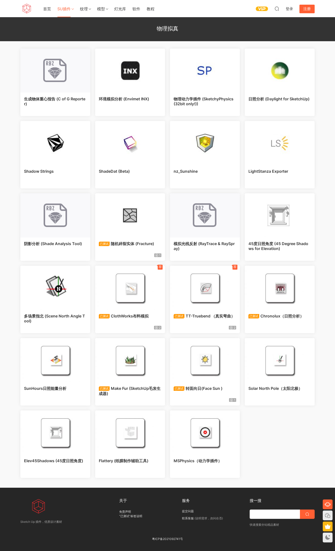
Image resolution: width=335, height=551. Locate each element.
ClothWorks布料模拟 (124, 316)
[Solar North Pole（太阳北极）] (280, 360)
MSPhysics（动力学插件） (198, 460)
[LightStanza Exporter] (280, 143)
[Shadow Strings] (55, 143)
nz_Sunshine (186, 171)
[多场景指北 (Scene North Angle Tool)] (55, 288)
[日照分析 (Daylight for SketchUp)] (280, 71)
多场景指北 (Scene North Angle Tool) (54, 318)
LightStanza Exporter (268, 171)
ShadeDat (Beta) (114, 171)
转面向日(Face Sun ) (198, 388)
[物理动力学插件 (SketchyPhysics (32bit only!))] (205, 71)
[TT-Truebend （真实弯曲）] (205, 288)
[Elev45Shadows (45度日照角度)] (55, 432)
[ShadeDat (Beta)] (130, 143)
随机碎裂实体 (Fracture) (127, 243)
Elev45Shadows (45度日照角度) (53, 460)
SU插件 (64, 8)
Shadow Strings (39, 171)
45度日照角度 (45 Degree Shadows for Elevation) (278, 246)
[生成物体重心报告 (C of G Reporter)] (55, 71)
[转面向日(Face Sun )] (205, 360)
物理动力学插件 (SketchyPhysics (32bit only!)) (203, 101)
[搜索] (276, 8)
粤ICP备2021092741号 (167, 539)
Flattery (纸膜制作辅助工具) (123, 460)
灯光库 (120, 8)
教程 (151, 8)
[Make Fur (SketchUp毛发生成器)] (130, 360)
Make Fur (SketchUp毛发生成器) (130, 391)
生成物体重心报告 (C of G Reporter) (54, 101)
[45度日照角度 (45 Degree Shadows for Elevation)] (280, 215)
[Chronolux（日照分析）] (280, 288)
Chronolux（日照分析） (276, 316)
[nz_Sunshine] (205, 143)
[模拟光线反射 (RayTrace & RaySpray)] (205, 215)
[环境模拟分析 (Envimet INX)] (130, 71)
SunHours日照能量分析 (45, 388)
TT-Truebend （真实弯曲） (205, 316)
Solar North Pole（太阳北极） (275, 388)
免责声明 (125, 511)
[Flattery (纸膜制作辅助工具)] (130, 432)
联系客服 (188, 518)
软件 (136, 8)
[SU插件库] (26, 8)
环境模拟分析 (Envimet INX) (124, 98)
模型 (101, 8)
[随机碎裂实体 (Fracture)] (130, 215)
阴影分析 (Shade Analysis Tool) (53, 243)
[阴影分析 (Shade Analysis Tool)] (55, 215)
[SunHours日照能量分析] (55, 360)
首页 (47, 8)
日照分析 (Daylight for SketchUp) (278, 98)
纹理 (84, 8)
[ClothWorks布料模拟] (130, 288)
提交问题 (188, 511)
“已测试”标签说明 (130, 516)
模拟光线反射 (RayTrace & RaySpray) (204, 246)
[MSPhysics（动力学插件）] (205, 432)
